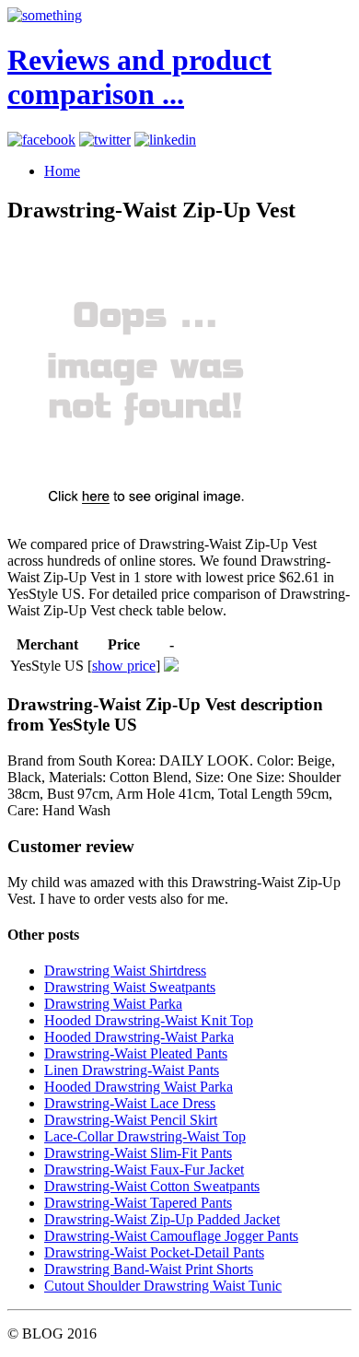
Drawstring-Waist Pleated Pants (135, 1053)
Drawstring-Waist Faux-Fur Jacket (144, 1169)
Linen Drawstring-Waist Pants (131, 1070)
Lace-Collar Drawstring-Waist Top (145, 1136)
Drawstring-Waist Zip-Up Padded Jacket (162, 1219)
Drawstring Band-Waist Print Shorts (148, 1269)
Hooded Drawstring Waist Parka (138, 1086)
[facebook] (41, 139)
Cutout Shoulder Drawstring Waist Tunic (163, 1285)
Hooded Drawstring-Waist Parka (139, 1037)
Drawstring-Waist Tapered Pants (138, 1203)
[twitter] (105, 139)
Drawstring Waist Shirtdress (125, 970)
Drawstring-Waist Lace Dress (129, 1103)
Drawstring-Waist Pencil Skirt (130, 1120)
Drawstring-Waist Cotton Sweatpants (152, 1186)
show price (124, 665)
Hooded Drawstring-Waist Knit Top (148, 1020)
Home (62, 171)
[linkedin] (165, 139)
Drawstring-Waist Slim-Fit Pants (138, 1153)
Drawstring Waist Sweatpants (129, 987)
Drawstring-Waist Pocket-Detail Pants (154, 1252)
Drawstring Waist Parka (113, 1004)
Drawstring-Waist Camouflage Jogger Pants (171, 1236)
